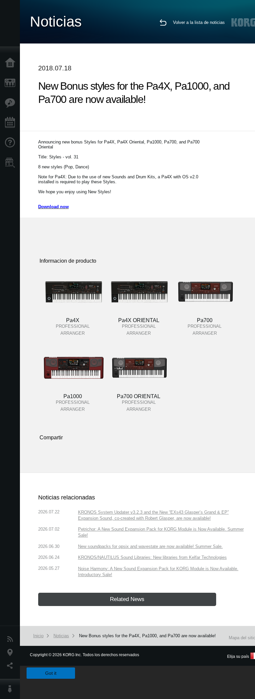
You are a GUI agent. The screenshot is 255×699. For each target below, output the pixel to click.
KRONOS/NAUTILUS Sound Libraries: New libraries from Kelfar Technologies (152, 557)
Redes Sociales (11, 665)
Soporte (11, 143)
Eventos (11, 123)
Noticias (11, 639)
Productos (11, 83)
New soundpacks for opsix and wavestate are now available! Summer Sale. (150, 546)
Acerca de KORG (11, 689)
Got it (50, 673)
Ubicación (11, 652)
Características (11, 103)
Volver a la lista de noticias (199, 22)
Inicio (11, 63)
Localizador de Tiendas (11, 165)
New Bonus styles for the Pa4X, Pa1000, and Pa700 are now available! (147, 635)
